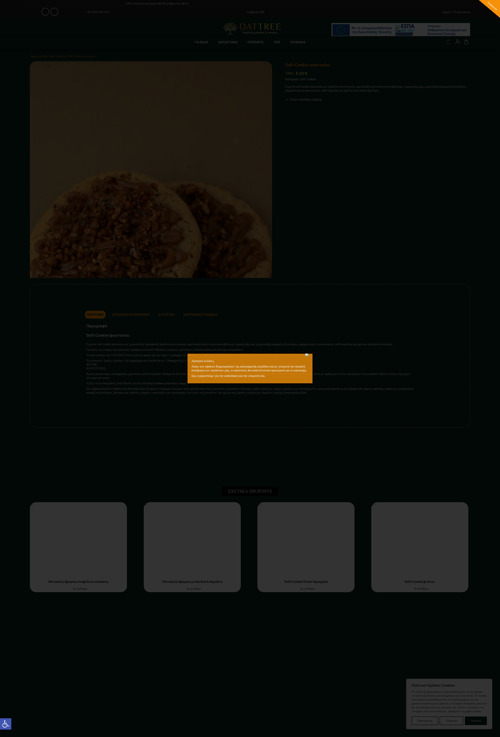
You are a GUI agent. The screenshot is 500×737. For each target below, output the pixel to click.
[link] (5, 724)
